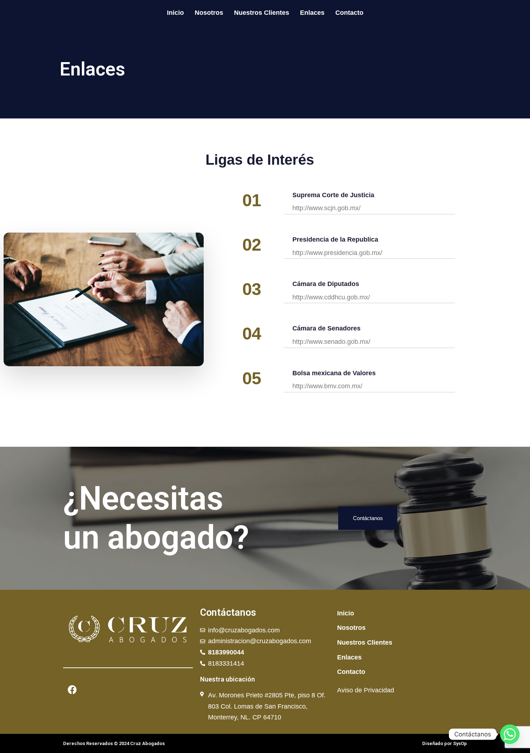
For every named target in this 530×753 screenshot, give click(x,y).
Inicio (175, 12)
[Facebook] (72, 690)
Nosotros (209, 12)
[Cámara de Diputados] (369, 292)
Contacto (349, 12)
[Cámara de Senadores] (369, 336)
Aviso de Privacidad (365, 690)
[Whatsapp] (510, 734)
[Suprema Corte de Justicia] (369, 203)
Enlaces (312, 12)
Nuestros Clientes (261, 12)
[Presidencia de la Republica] (369, 247)
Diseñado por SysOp (444, 743)
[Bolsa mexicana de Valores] (369, 381)
